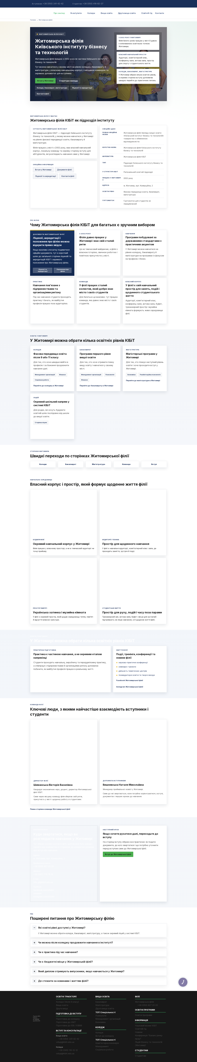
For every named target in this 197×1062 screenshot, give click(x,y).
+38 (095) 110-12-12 (68, 1050)
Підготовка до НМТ (66, 1022)
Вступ (154, 464)
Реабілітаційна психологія (150, 375)
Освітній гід (146, 13)
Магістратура (98, 464)
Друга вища (62, 1008)
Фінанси (62, 375)
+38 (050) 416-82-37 (93, 3)
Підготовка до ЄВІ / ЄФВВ (69, 1025)
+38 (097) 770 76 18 (43, 874)
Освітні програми (143, 1015)
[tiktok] (166, 3)
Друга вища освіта (127, 13)
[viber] (69, 3)
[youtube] (157, 3)
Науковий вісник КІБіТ (146, 1025)
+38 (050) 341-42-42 (53, 3)
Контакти (159, 13)
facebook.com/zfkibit (43, 890)
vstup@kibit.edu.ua (65, 1042)
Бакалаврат (70, 464)
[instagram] (162, 3)
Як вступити (76, 13)
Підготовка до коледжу (68, 1019)
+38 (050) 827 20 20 (43, 866)
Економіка (131, 375)
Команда (126, 464)
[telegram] (66, 3)
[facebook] (148, 3)
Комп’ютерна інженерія (107, 1043)
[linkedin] (153, 3)
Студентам (140, 1055)
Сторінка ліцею (41, 422)
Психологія (109, 375)
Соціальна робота (42, 380)
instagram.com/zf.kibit (43, 896)
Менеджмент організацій (45, 375)
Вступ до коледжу (104, 1036)
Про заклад (59, 13)
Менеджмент (102, 1046)
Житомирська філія (144, 1002)
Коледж (91, 13)
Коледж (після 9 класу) (67, 1002)
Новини (138, 1032)
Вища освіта (106, 13)
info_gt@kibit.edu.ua (43, 882)
